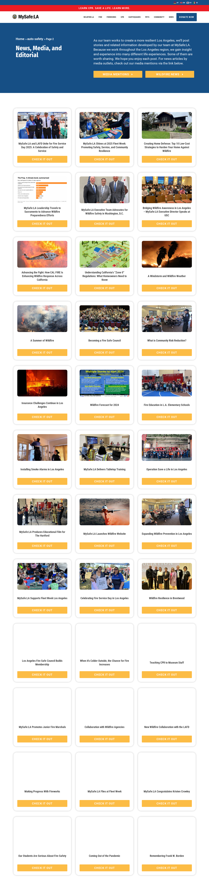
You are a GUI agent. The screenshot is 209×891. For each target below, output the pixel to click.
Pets (147, 17)
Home (20, 39)
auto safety (35, 39)
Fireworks (111, 17)
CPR (122, 17)
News (171, 17)
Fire (100, 17)
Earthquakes (135, 17)
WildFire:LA (89, 17)
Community (159, 17)
